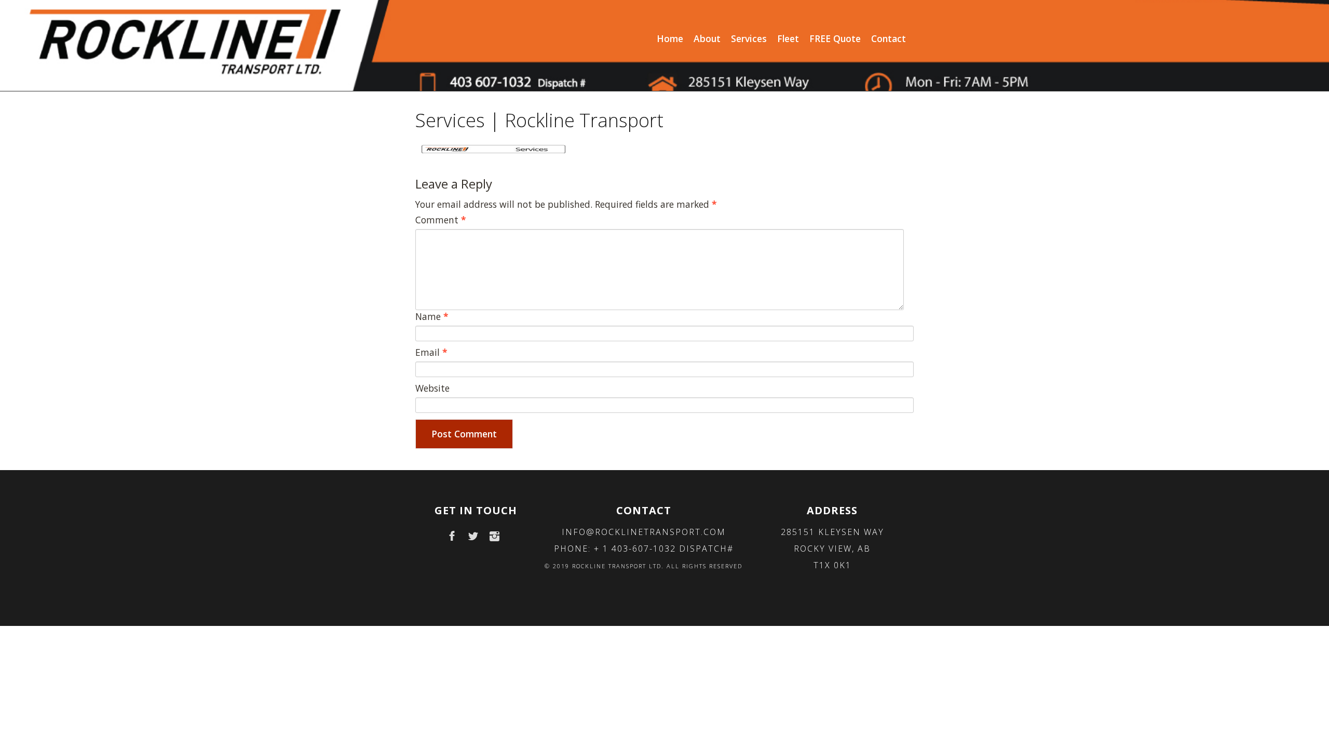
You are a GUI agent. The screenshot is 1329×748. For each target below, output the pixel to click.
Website (432, 388)
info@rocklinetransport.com (644, 532)
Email (431, 352)
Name (432, 316)
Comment (440, 219)
